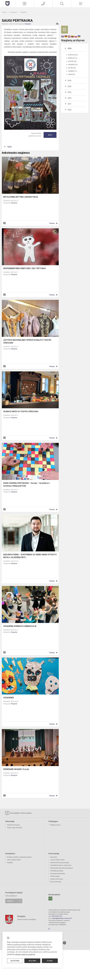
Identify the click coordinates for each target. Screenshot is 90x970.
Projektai (10, 862)
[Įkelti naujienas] (24, 3)
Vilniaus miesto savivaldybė (26, 919)
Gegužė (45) (72, 61)
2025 (69, 81)
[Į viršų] (64, 942)
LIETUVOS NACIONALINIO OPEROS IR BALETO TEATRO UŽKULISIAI (27, 341)
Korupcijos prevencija (57, 873)
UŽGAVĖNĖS (8, 698)
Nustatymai (15, 961)
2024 (69, 86)
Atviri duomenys (55, 882)
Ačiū (50, 135)
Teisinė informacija (56, 879)
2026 (69, 48)
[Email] (50, 898)
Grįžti (9, 147)
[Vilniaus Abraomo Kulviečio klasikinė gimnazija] (7, 3)
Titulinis (4, 12)
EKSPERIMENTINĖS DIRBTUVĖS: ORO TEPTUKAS (24, 268)
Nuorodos (53, 857)
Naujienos (13, 12)
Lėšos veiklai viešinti (14, 860)
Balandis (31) (73, 64)
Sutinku (50, 961)
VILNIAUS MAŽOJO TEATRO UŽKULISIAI (20, 411)
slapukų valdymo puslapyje (25, 954)
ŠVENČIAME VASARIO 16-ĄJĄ (16, 769)
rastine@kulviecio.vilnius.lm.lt (62, 918)
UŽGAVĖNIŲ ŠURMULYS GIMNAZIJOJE (19, 626)
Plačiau (52, 223)
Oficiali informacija (13, 825)
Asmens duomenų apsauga (59, 862)
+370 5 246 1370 (56, 916)
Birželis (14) (72, 58)
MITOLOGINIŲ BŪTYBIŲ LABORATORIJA (20, 197)
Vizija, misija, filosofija (14, 827)
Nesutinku (32, 961)
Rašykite (10, 901)
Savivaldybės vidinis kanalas (21, 813)
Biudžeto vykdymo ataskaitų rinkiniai (19, 857)
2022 (69, 98)
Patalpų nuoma (55, 825)
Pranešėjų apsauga (56, 871)
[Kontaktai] (43, 3)
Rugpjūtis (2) (73, 55)
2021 (69, 104)
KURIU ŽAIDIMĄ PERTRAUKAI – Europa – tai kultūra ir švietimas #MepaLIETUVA (26, 484)
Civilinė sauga (55, 876)
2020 (69, 110)
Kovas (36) (72, 68)
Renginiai (24, 12)
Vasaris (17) (72, 71)
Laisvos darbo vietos (57, 860)
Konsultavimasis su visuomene (60, 865)
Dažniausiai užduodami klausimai (61, 868)
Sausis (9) (71, 74)
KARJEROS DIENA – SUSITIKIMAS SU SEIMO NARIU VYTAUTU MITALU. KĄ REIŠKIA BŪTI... (30, 555)
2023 (69, 92)
